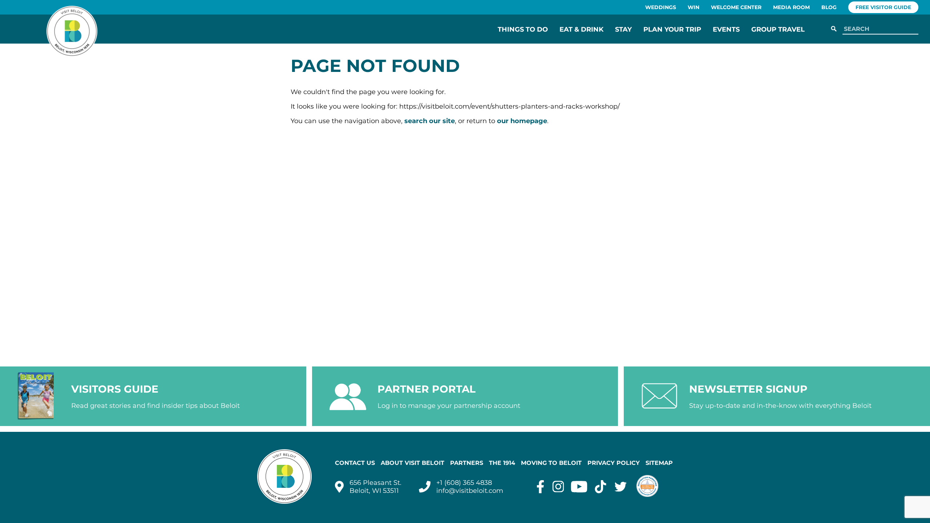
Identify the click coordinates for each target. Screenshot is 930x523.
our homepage (522, 121)
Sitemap (659, 462)
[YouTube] (579, 486)
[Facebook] (540, 486)
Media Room (791, 7)
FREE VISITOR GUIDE (883, 7)
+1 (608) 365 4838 (464, 483)
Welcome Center (736, 7)
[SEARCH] (834, 29)
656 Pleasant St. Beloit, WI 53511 (375, 487)
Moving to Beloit (551, 462)
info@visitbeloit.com (469, 491)
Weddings (660, 7)
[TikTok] (600, 486)
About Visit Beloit (412, 462)
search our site (429, 121)
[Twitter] (620, 486)
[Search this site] (879, 29)
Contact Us (355, 462)
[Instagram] (558, 486)
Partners (466, 462)
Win (693, 7)
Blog (829, 7)
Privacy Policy (613, 462)
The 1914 (502, 462)
